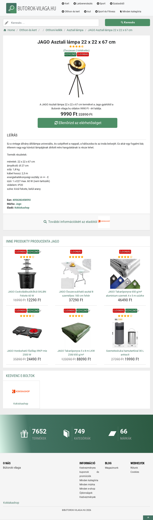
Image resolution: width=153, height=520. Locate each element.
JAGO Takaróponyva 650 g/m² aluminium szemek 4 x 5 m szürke (125, 293)
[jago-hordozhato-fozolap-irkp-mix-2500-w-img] (27, 333)
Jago (18, 203)
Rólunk (134, 467)
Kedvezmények (87, 497)
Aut (89, 11)
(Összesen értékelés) (76, 50)
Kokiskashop (22, 207)
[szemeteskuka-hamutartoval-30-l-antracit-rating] (125, 316)
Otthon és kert (72, 11)
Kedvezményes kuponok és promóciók (89, 472)
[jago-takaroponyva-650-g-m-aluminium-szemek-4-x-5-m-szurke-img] (125, 274)
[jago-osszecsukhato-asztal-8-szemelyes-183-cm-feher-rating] (76, 257)
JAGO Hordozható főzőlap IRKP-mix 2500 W (27, 352)
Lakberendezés (84, 3)
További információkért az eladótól (72, 222)
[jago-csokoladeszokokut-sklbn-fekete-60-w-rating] (27, 257)
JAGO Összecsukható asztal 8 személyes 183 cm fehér (76, 293)
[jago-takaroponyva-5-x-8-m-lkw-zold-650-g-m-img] (76, 333)
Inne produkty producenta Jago (32, 241)
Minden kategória (132, 11)
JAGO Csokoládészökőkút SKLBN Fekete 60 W (27, 293)
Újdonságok (85, 493)
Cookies (134, 472)
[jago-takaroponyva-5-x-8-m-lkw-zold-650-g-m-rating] (76, 316)
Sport (102, 3)
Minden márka (87, 484)
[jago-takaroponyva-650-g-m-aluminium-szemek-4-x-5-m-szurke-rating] (125, 257)
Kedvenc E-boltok (20, 376)
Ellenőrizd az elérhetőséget (80, 123)
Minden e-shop (87, 488)
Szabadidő (118, 3)
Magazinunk (111, 467)
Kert (67, 3)
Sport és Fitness (106, 11)
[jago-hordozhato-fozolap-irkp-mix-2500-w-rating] (27, 316)
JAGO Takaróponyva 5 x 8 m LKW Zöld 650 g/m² (76, 352)
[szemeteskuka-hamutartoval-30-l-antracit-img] (125, 333)
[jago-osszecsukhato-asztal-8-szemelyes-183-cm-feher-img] (76, 274)
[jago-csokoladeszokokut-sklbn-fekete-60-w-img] (27, 274)
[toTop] (148, 517)
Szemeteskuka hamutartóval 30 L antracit (125, 352)
